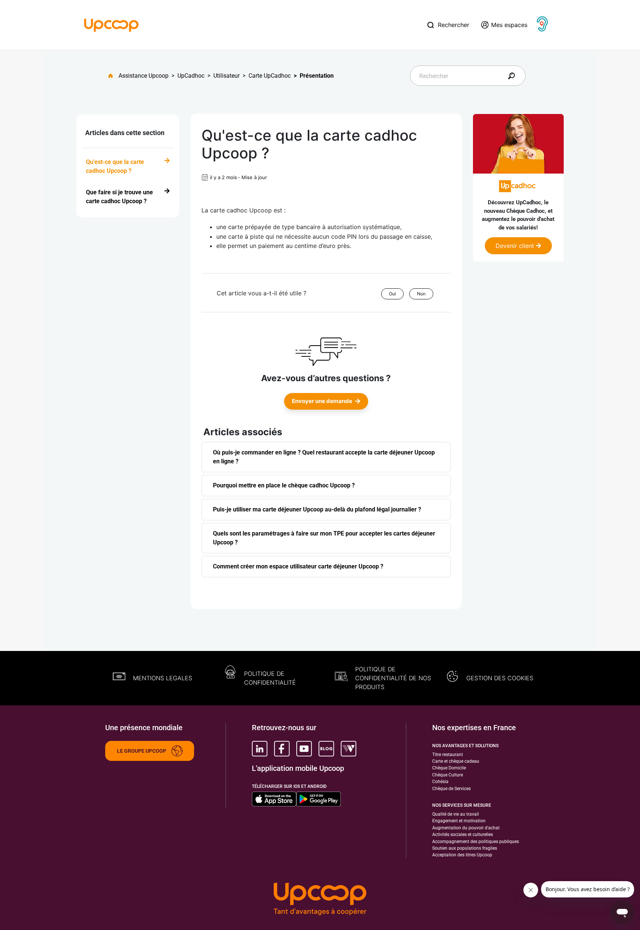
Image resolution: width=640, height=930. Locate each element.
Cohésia (440, 781)
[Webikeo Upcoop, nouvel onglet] (348, 748)
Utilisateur (226, 75)
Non (421, 293)
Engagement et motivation (459, 820)
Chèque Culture (447, 775)
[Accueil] (111, 24)
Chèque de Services (451, 788)
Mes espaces (509, 24)
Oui (392, 293)
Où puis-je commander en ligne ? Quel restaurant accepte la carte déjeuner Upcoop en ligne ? (324, 457)
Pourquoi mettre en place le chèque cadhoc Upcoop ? (284, 485)
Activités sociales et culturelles (462, 834)
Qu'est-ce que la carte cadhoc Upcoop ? (115, 166)
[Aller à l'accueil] (114, 75)
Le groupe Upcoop (141, 751)
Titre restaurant (447, 754)
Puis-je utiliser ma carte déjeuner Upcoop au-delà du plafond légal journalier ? (317, 509)
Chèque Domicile (449, 767)
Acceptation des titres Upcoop (462, 854)
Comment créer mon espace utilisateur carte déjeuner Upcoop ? (298, 566)
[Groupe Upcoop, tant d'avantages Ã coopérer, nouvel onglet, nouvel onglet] (320, 900)
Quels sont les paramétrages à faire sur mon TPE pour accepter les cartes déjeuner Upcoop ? (324, 538)
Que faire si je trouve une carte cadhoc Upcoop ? (119, 197)
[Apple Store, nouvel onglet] (274, 799)
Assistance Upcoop (144, 75)
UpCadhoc (190, 75)
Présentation (317, 75)
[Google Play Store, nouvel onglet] (318, 799)
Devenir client (516, 245)
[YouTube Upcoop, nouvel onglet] (304, 748)
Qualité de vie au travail (455, 814)
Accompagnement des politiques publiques (475, 841)
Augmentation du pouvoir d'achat (466, 827)
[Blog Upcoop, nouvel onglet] (326, 748)
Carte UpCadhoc (270, 75)
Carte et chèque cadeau (455, 761)
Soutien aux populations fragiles (464, 848)
